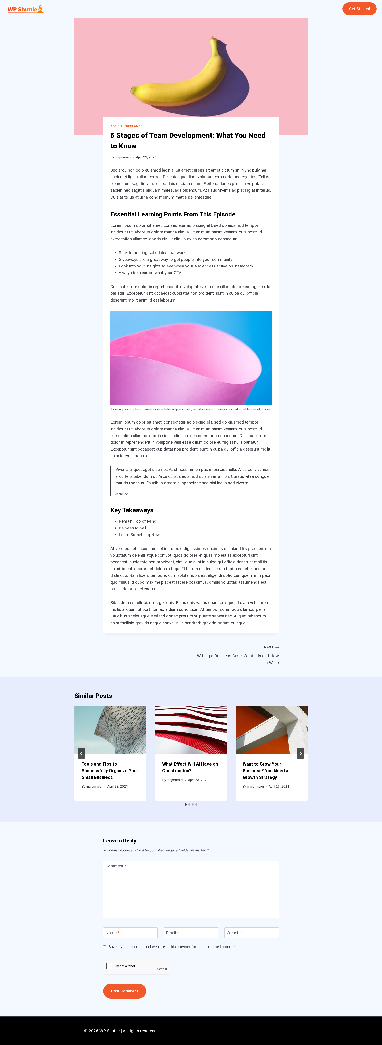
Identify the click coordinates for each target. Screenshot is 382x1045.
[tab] (186, 804)
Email (172, 932)
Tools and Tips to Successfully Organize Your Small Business (110, 771)
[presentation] (110, 730)
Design (116, 126)
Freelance (133, 126)
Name (112, 932)
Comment (115, 866)
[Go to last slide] (81, 753)
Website (234, 932)
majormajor (123, 157)
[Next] (300, 753)
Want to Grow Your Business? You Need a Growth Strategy (265, 771)
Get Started (359, 8)
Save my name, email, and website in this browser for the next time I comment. (173, 946)
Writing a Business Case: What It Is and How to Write (238, 655)
